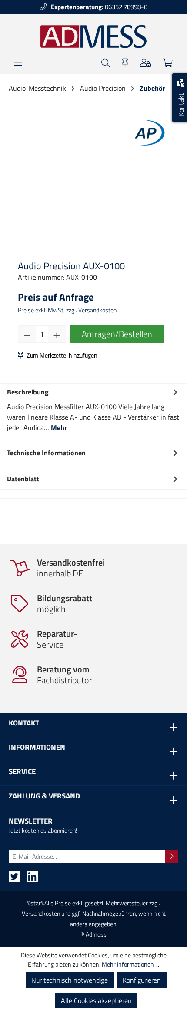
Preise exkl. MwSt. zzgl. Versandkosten (67, 309)
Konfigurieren (142, 980)
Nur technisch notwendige (69, 980)
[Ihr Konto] (145, 63)
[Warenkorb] (167, 63)
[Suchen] (106, 63)
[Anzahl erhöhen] (57, 334)
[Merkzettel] (125, 63)
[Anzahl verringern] (27, 334)
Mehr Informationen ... (130, 964)
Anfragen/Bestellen (117, 334)
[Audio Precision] (147, 132)
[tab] (93, 409)
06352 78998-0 (99, 7)
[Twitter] (14, 879)
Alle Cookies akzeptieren (96, 1000)
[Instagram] (32, 879)
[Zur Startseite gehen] (93, 36)
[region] (93, 197)
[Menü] (18, 63)
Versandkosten (41, 913)
